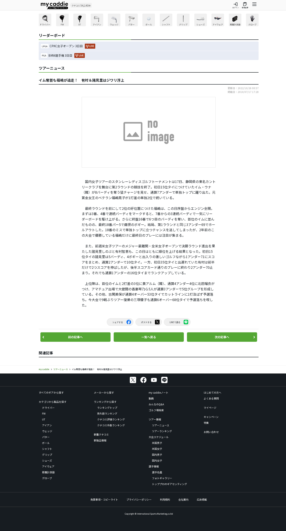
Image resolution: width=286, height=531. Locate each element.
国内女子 (157, 460)
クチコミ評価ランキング (111, 419)
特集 (206, 422)
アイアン (47, 425)
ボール (46, 443)
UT (43, 419)
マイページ (210, 407)
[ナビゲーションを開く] (254, 5)
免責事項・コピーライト (104, 499)
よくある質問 (211, 398)
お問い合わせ (211, 432)
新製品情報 (100, 440)
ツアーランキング (162, 431)
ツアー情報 (155, 419)
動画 (151, 398)
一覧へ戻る (148, 337)
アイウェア (48, 466)
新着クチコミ (101, 434)
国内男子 (157, 454)
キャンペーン (211, 417)
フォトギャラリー (162, 478)
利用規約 (165, 499)
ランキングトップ (107, 407)
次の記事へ (222, 337)
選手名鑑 (157, 472)
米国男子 (157, 443)
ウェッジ (47, 431)
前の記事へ (75, 337)
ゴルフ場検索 (156, 410)
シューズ (47, 460)
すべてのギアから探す (51, 392)
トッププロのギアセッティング (169, 484)
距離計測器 (48, 472)
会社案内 (183, 499)
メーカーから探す (104, 392)
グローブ (47, 478)
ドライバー (48, 407)
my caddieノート (158, 392)
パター (46, 437)
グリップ (47, 454)
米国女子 (157, 448)
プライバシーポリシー (139, 499)
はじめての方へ (212, 392)
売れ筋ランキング (107, 413)
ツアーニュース (160, 425)
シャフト (47, 448)
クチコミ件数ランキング (111, 425)
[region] (149, 20)
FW (44, 413)
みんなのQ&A (156, 404)
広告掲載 (202, 499)
